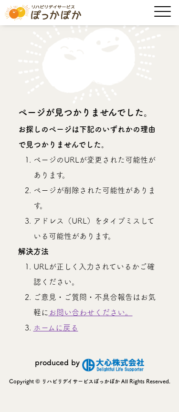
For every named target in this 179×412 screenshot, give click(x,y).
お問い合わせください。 (91, 312)
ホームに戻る (55, 327)
